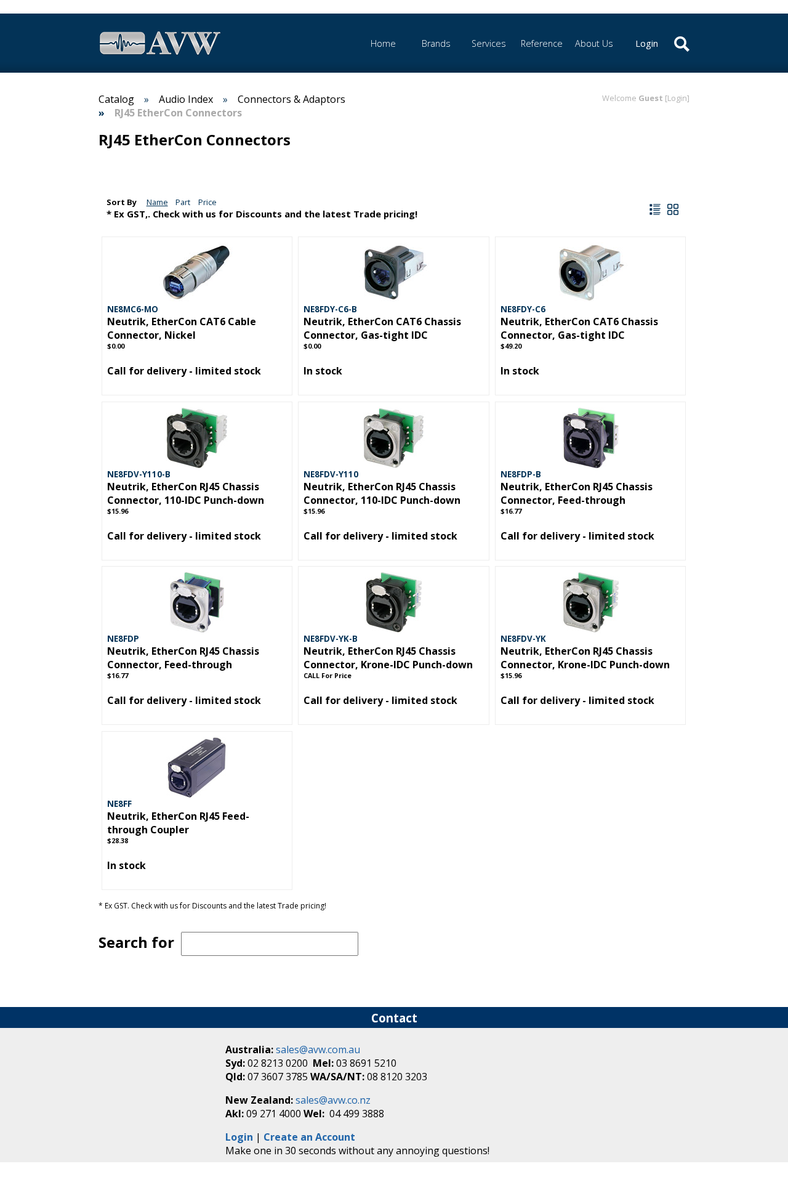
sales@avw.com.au (318, 1049)
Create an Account (309, 1137)
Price (207, 202)
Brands (436, 43)
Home (383, 43)
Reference (542, 43)
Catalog (116, 99)
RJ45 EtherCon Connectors (178, 112)
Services (489, 43)
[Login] (677, 97)
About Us (594, 43)
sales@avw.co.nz (333, 1100)
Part (182, 202)
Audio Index (186, 99)
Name (157, 202)
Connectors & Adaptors (291, 99)
